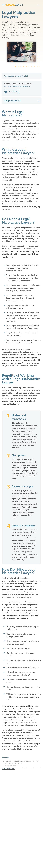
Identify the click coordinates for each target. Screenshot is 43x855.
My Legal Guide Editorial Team (17, 86)
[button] (38, 5)
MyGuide (12, 5)
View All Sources (8, 769)
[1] (27, 139)
